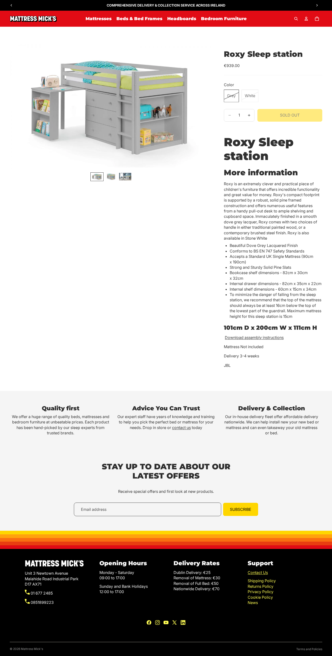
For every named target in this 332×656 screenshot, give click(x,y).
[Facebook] (149, 622)
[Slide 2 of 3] (111, 176)
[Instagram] (157, 622)
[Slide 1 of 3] (97, 176)
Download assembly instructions (254, 337)
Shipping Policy (262, 580)
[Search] (296, 18)
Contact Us (258, 572)
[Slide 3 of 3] (125, 176)
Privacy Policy (260, 591)
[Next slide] (317, 5)
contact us (181, 427)
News (253, 602)
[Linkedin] (183, 622)
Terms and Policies (309, 649)
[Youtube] (166, 622)
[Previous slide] (11, 5)
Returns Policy (260, 586)
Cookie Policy (260, 597)
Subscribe (240, 509)
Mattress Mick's (32, 649)
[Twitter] (174, 622)
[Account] (306, 18)
